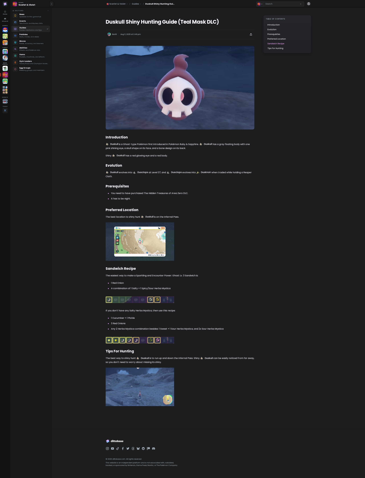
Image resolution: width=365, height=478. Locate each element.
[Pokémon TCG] (5, 58)
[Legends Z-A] (5, 68)
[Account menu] (308, 3)
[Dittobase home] (5, 4)
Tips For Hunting (275, 48)
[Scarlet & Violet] (5, 74)
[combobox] (284, 4)
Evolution (271, 29)
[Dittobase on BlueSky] (138, 448)
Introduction (273, 24)
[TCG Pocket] (5, 51)
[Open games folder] (5, 89)
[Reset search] (301, 4)
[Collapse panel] (51, 4)
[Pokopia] (5, 36)
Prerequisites (273, 34)
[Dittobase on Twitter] (128, 448)
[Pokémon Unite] (5, 42)
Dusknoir (206, 172)
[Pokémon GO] (5, 29)
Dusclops (142, 172)
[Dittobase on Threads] (133, 448)
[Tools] (5, 110)
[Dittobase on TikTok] (117, 448)
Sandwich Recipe (275, 43)
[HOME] (5, 81)
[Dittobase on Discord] (153, 448)
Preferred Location (276, 38)
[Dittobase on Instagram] (107, 448)
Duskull (114, 144)
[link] (30, 15)
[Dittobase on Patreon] (148, 448)
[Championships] (5, 101)
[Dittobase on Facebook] (122, 448)
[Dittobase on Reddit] (143, 448)
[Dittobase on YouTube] (112, 448)
